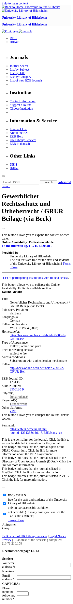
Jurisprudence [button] (19, 396)
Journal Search (19, 66)
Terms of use (16, 520)
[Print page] (10, 31)
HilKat (14, 41)
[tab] (36, 242)
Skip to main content (15, 3)
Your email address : (9, 564)
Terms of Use (18, 129)
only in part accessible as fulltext (28, 507)
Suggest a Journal (21, 105)
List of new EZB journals (26, 80)
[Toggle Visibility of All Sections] (3, 228)
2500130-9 (17, 389)
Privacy (6, 540)
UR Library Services (23, 140)
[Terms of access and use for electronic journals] (53, 246)
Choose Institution (21, 108)
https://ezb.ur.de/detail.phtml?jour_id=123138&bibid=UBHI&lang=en (36, 430)
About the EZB (20, 132)
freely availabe (17, 495)
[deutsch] (25, 31)
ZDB (13, 411)
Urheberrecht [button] (18, 404)
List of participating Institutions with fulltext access (35, 277)
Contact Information (22, 101)
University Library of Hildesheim (24, 17)
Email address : (8, 577)
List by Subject (19, 69)
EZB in (20, 143)
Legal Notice (57, 536)
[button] (28, 242)
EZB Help (16, 136)
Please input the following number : (8, 593)
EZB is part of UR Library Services (24, 536)
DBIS (13, 38)
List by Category (20, 76)
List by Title (17, 73)
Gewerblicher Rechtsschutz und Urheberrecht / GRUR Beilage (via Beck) (32, 207)
